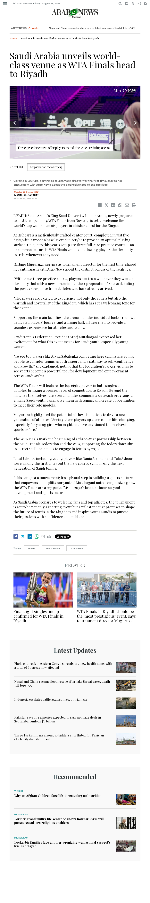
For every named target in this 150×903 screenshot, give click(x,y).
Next (135, 123)
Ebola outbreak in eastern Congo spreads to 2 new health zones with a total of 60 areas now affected (63, 665)
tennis (31, 548)
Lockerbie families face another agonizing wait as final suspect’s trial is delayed (62, 844)
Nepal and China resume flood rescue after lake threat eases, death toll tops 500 (62, 683)
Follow (64, 536)
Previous (14, 123)
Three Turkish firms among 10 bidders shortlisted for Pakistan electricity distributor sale (59, 737)
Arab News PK (24, 3)
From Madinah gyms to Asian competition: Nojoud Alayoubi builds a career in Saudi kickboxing (99, 28)
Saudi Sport (38, 28)
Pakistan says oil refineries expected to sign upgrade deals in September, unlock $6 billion (57, 719)
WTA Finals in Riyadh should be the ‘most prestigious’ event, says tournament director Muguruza (106, 616)
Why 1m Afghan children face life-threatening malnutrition (58, 796)
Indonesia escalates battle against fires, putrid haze (50, 699)
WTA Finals (77, 548)
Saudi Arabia (53, 548)
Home (13, 38)
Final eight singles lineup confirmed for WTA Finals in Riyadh (38, 616)
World (18, 791)
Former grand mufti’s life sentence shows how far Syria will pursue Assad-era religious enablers (59, 821)
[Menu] (5, 4)
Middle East (21, 814)
